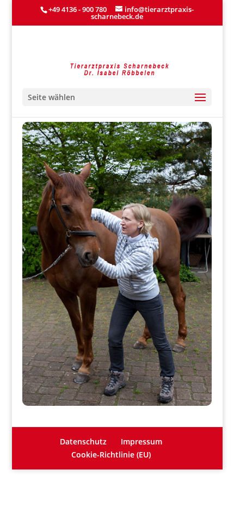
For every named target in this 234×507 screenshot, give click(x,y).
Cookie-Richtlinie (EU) (111, 454)
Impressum (141, 441)
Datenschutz (83, 441)
